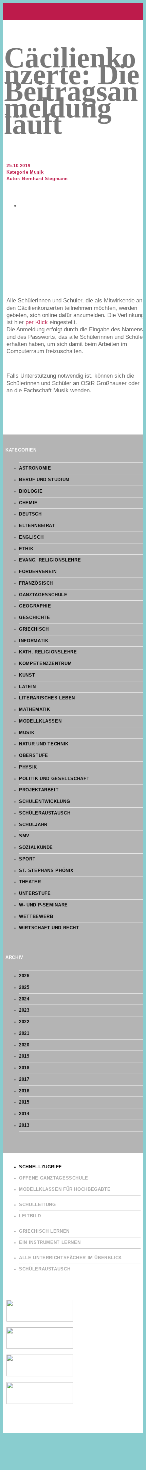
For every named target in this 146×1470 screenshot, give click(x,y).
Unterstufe (35, 893)
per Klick (36, 322)
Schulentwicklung (44, 801)
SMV (24, 836)
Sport (27, 859)
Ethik (26, 549)
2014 (24, 1113)
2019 (24, 1056)
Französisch (36, 583)
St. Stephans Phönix (46, 870)
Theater (30, 882)
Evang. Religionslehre (50, 560)
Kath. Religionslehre (48, 652)
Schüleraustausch (44, 813)
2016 (24, 1091)
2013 (24, 1125)
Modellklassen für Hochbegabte (64, 1189)
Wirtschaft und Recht (49, 928)
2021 (24, 1033)
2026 (24, 976)
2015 (24, 1102)
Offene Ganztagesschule (53, 1178)
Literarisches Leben (47, 698)
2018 (24, 1067)
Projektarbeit (38, 790)
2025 (24, 987)
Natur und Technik (44, 744)
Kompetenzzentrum (45, 663)
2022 (24, 1021)
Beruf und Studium (44, 479)
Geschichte (34, 617)
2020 (24, 1045)
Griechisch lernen (44, 1231)
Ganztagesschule (43, 594)
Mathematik (34, 709)
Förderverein (38, 571)
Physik (28, 767)
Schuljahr (33, 824)
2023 (24, 1010)
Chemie (28, 503)
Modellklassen (40, 721)
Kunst (27, 675)
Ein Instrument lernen (49, 1242)
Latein (27, 686)
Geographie (35, 606)
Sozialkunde (36, 847)
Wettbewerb (36, 916)
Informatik (33, 640)
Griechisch (34, 629)
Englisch (31, 537)
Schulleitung (37, 1204)
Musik (36, 172)
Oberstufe (33, 755)
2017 (24, 1079)
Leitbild (30, 1216)
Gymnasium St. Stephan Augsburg (73, 11)
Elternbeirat (37, 525)
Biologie (30, 491)
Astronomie (35, 468)
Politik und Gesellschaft (54, 778)
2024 (24, 999)
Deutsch (30, 514)
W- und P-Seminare (43, 905)
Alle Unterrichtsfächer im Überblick (70, 1257)
